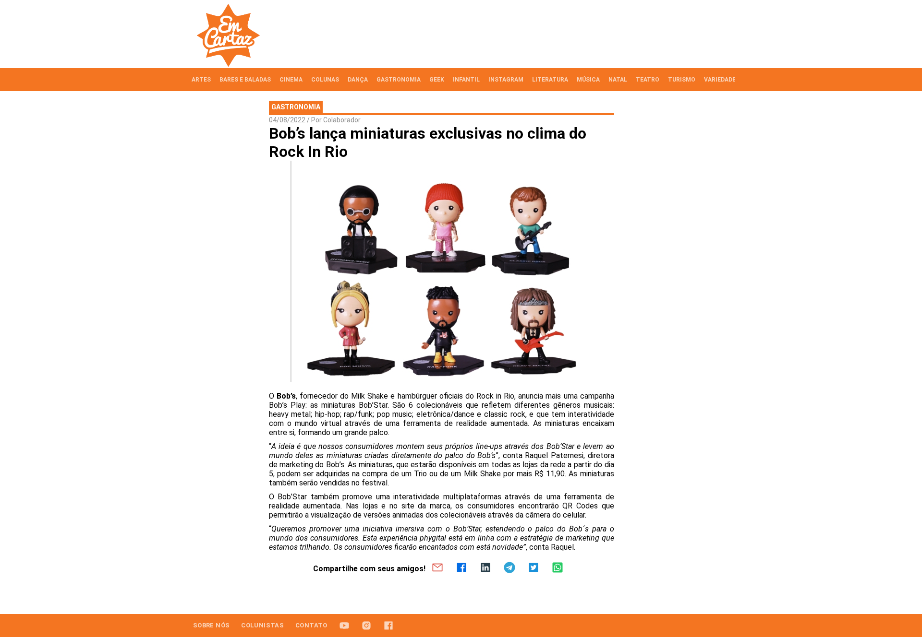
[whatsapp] (558, 568)
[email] (437, 568)
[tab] (201, 79)
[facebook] (461, 568)
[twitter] (534, 568)
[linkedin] (485, 568)
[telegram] (509, 568)
